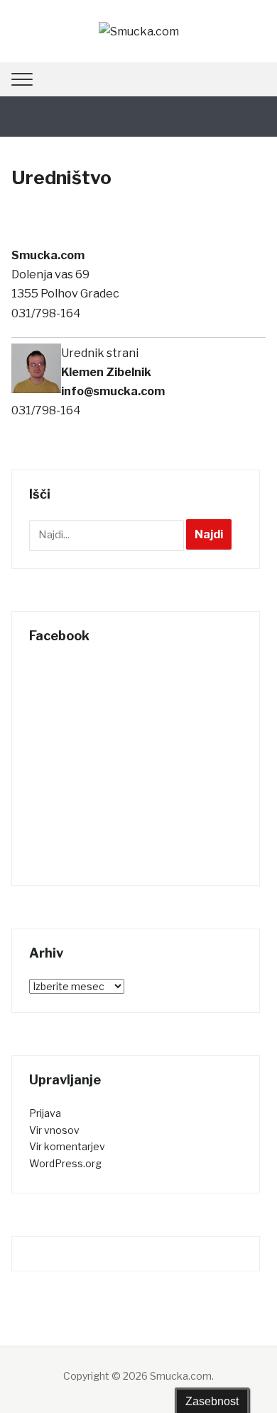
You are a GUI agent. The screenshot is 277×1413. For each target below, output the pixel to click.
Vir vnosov (54, 1130)
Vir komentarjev (67, 1146)
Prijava (45, 1113)
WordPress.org (65, 1163)
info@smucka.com (113, 391)
